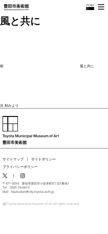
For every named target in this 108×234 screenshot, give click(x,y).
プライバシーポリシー (20, 166)
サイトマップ (13, 159)
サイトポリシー (43, 159)
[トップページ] (16, 7)
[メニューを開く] (101, 7)
